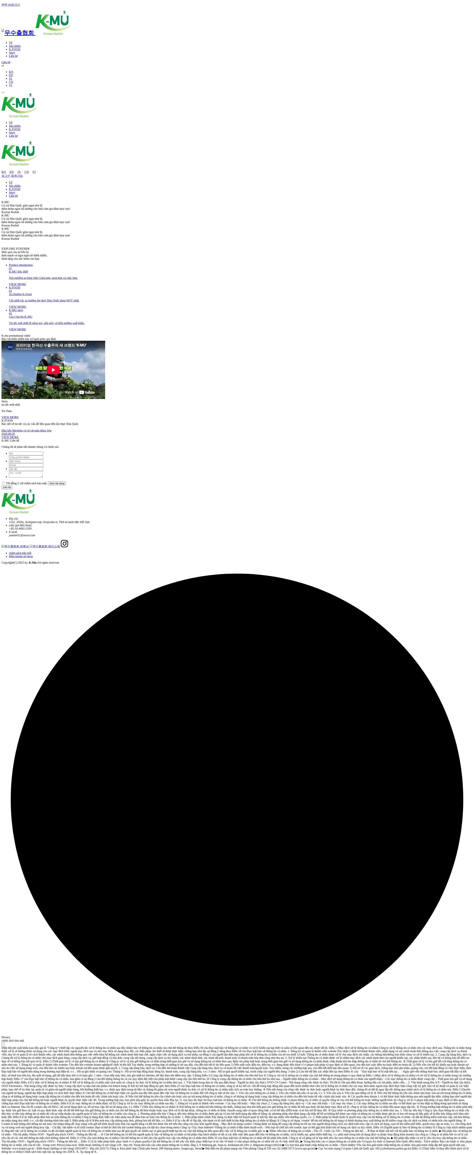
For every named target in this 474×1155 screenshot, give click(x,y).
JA (10, 78)
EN (11, 75)
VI (10, 85)
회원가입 (17, 175)
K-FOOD (14, 49)
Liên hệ (13, 56)
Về (10, 42)
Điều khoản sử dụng (21, 556)
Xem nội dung (56, 483)
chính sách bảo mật (20, 553)
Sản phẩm (15, 46)
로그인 (5, 175)
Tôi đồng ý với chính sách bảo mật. (27, 483)
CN (11, 81)
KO (11, 71)
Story (12, 52)
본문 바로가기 (10, 4)
